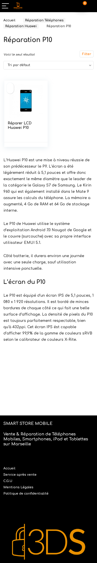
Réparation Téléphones (44, 20)
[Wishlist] (91, 6)
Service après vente (20, 474)
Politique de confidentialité (25, 493)
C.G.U (7, 481)
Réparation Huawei (21, 26)
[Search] (70, 6)
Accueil (9, 20)
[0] (81, 6)
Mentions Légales (18, 487)
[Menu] (5, 6)
